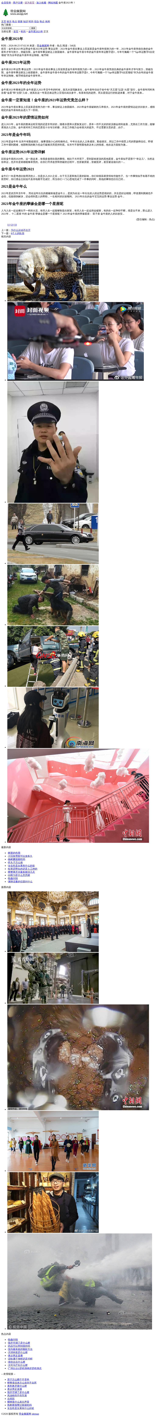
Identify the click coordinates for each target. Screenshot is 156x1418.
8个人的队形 (17, 233)
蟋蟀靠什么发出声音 (18, 1402)
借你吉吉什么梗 (16, 1362)
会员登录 (6, 2)
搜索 (33, 28)
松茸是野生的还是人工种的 (22, 869)
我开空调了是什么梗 (19, 1343)
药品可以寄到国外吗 (19, 1346)
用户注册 (18, 2)
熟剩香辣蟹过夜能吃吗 (19, 1405)
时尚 (31, 21)
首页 (15, 31)
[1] (8, 225)
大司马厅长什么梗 (18, 1365)
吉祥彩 (11, 1398)
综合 (36, 21)
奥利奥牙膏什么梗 (17, 1386)
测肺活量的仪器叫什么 (20, 881)
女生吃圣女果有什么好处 (21, 865)
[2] (12, 225)
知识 (25, 21)
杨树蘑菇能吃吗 (16, 859)
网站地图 (53, 2)
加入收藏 (41, 2)
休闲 (47, 21)
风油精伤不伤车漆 (17, 1395)
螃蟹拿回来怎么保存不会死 (22, 1382)
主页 (3, 21)
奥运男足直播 (15, 1355)
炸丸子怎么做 (15, 862)
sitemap (35, 1414)
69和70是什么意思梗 (19, 875)
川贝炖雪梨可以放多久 (20, 856)
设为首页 (29, 2)
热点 (42, 21)
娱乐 (9, 21)
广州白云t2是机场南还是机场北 (25, 1368)
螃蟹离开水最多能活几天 (21, 872)
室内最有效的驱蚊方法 (20, 1349)
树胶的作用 (14, 853)
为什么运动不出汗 (20, 230)
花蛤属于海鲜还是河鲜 (20, 1358)
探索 (20, 21)
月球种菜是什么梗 (18, 1352)
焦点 (14, 21)
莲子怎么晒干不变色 (18, 1379)
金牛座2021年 (35, 31)
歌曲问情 (13, 878)
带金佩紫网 (43, 45)
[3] (15, 225)
